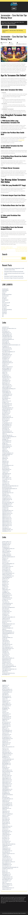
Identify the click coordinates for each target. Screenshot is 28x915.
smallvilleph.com (6, 592)
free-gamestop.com (6, 355)
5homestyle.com (6, 674)
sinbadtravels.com (6, 357)
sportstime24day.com (7, 405)
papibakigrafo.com (6, 649)
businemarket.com (6, 391)
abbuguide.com (5, 729)
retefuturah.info (5, 801)
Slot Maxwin (13, 27)
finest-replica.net (6, 819)
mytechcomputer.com (7, 885)
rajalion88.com (5, 694)
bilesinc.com (5, 588)
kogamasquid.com (6, 667)
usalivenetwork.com (6, 347)
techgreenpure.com (6, 737)
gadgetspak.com (6, 761)
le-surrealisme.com (6, 570)
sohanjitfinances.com (7, 498)
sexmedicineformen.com (7, 492)
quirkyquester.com (6, 491)
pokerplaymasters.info (7, 336)
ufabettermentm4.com (7, 513)
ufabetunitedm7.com (6, 520)
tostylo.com (4, 373)
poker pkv (4, 291)
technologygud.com (6, 440)
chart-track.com (5, 601)
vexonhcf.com (5, 562)
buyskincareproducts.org (7, 664)
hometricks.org (5, 476)
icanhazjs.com (5, 651)
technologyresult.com (7, 730)
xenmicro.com (5, 712)
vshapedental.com (6, 848)
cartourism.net (5, 655)
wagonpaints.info (6, 811)
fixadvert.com (5, 558)
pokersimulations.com (7, 770)
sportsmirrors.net (6, 413)
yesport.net (4, 372)
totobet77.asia (5, 507)
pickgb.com (5, 443)
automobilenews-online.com (8, 861)
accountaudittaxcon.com (7, 465)
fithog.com (4, 622)
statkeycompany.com (7, 574)
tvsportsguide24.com (7, 424)
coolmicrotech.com (6, 857)
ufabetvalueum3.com (7, 781)
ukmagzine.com (5, 358)
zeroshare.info (5, 586)
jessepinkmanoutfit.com (7, 362)
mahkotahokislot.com (7, 431)
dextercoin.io (5, 671)
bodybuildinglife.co (6, 437)
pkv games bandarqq (7, 309)
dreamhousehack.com (7, 859)
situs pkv (6, 901)
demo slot (4, 297)
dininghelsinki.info (6, 793)
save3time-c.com (6, 560)
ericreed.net (5, 634)
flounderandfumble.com (7, 798)
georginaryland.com (6, 625)
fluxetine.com (5, 636)
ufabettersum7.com (6, 514)
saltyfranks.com (5, 581)
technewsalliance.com (7, 804)
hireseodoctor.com (6, 764)
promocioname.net (6, 604)
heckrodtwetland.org (7, 630)
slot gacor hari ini (8, 899)
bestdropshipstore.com (7, 738)
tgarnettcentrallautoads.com (8, 556)
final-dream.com (6, 817)
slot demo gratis (5, 305)
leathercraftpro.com (6, 477)
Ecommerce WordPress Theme (9, 913)
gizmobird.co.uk (5, 545)
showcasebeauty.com (7, 571)
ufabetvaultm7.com (6, 782)
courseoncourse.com (7, 338)
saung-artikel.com (6, 381)
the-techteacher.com (7, 860)
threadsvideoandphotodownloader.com (11, 344)
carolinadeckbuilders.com (8, 575)
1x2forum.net (5, 686)
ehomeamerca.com (6, 734)
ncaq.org (4, 711)
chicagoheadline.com (7, 692)
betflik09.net (5, 709)
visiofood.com (5, 828)
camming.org (5, 693)
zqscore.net (4, 457)
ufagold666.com (5, 833)
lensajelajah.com (6, 708)
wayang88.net (5, 787)
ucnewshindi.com (6, 350)
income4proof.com (6, 705)
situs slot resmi (5, 295)
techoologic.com (6, 842)
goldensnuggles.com (7, 368)
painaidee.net (5, 396)
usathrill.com (5, 846)
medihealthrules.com (7, 845)
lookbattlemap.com (6, 369)
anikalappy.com (5, 791)
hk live (3, 301)
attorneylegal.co (6, 420)
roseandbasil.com (6, 626)
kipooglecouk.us (6, 643)
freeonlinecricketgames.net (8, 607)
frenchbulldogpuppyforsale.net (9, 666)
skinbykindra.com (6, 872)
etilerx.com (4, 796)
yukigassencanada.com (7, 753)
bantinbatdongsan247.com (8, 339)
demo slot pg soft (6, 302)
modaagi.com (5, 591)
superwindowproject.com (8, 648)
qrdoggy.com (5, 439)
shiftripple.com (5, 494)
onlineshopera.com (6, 713)
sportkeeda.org (5, 468)
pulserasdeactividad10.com (8, 658)
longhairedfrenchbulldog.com (8, 388)
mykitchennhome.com (7, 644)
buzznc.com (5, 870)
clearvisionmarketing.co (7, 813)
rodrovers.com (5, 749)
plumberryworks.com (7, 487)
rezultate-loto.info (6, 772)
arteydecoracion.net (6, 621)
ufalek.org (4, 433)
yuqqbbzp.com (5, 756)
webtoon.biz (5, 399)
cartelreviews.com (6, 739)
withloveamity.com (6, 724)
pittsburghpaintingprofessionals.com (10, 485)
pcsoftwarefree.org (6, 718)
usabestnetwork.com (7, 361)
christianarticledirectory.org (8, 673)
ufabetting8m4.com (6, 778)
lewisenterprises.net (6, 716)
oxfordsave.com (5, 379)
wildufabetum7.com (6, 531)
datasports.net (5, 414)
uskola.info (4, 809)
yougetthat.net (5, 375)
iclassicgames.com (6, 380)
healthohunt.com (6, 800)
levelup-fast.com (6, 767)
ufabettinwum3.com (6, 517)
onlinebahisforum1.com (7, 690)
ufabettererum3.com (7, 511)
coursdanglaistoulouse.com (8, 548)
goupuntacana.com (6, 696)
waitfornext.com (5, 812)
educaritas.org (5, 707)
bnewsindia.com (5, 835)
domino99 (4, 310)
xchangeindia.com (6, 856)
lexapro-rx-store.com (7, 663)
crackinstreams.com (6, 760)
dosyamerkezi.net (6, 569)
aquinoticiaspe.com (6, 387)
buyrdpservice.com (6, 370)
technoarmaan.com (6, 865)
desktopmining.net (6, 660)
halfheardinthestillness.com (8, 632)
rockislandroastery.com (7, 878)
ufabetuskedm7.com (6, 521)
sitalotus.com (5, 450)
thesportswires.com (6, 401)
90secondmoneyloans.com (8, 746)
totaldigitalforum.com (7, 864)
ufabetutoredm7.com (7, 524)
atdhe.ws (4, 629)
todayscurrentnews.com (7, 506)
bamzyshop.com (6, 838)
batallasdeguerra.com (7, 595)
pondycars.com (5, 839)
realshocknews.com (6, 442)
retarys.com (4, 365)
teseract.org (5, 824)
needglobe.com (5, 481)
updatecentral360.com (7, 454)
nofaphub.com (5, 701)
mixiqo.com (4, 480)
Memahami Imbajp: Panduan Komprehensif (13, 278)
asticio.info (4, 459)
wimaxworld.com (6, 606)
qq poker (11, 901)
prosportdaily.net (6, 822)
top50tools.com (5, 578)
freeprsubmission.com (7, 831)
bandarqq (4, 312)
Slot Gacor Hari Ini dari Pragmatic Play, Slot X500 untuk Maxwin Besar (12, 23)
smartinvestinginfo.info (7, 802)
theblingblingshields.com (7, 407)
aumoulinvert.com (6, 645)
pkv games (3, 898)
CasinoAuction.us (6, 641)
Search (4, 254)
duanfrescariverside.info (7, 794)
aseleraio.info (5, 458)
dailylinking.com (5, 719)
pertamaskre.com (6, 343)
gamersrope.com (6, 353)
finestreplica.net (5, 797)
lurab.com (4, 882)
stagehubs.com (5, 685)
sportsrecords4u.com (7, 775)
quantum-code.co (6, 815)
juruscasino (21, 140)
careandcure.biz (5, 470)
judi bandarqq (5, 290)
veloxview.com (5, 526)
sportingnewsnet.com (7, 403)
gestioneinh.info (5, 820)
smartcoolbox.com (6, 496)
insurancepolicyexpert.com (8, 573)
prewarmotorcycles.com (7, 566)
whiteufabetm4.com (6, 790)
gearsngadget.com (6, 763)
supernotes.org (5, 451)
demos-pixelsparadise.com (8, 563)
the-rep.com (5, 580)
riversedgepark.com (6, 697)
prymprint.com (5, 466)
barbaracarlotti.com (6, 659)
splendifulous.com (6, 774)
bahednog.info (5, 340)
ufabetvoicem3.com (6, 785)
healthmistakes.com (6, 444)
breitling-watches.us (6, 555)
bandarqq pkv (5, 289)
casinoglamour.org (6, 670)
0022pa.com (5, 585)
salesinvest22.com (6, 823)
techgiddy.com (5, 346)
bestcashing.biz (5, 608)
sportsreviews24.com (7, 425)
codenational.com (6, 875)
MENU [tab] (14, 8)
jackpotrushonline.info (7, 348)
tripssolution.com (6, 750)
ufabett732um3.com (6, 808)
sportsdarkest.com (6, 398)
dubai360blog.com (6, 427)
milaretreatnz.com (6, 589)
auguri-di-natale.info (6, 551)
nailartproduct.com (6, 742)
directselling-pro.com (7, 879)
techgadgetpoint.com (7, 422)
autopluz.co (4, 559)
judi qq (3, 293)
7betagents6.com (6, 757)
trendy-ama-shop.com (7, 826)
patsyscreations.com (6, 704)
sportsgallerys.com (6, 411)
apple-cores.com (6, 656)
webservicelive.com (6, 889)
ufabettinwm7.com (6, 516)
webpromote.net (6, 618)
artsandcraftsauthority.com (8, 887)
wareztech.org (5, 359)
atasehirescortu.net (6, 416)
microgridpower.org (6, 479)
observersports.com (6, 384)
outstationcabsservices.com (8, 853)
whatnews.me (5, 816)
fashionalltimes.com (6, 863)
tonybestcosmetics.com (7, 868)
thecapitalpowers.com (7, 503)
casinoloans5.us (5, 640)
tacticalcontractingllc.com (8, 502)
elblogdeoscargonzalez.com (8, 617)
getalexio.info (5, 463)
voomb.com (5, 421)
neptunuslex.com (6, 549)
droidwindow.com (6, 830)
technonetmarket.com (7, 805)
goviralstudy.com (6, 653)
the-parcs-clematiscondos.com (9, 328)
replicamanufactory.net (7, 771)
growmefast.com (6, 429)
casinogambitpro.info (7, 335)
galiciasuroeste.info (6, 593)
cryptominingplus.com (7, 385)
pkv (3, 315)
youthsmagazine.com (7, 395)
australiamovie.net (6, 544)
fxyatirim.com (5, 727)
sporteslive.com (5, 406)
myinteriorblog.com (6, 834)
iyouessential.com (6, 723)
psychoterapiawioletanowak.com (9, 488)
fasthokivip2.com (6, 383)
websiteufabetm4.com (7, 789)
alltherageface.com (6, 874)
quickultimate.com (6, 489)
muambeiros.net (6, 612)
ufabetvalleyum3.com (7, 525)
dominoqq (17, 897)
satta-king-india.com (6, 752)
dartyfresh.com (5, 715)
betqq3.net (4, 638)
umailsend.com (5, 364)
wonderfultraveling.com (7, 603)
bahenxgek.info (5, 342)
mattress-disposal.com (7, 435)
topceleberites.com (6, 776)
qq (2, 316)
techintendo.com (6, 735)
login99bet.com (5, 687)
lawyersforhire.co (6, 390)
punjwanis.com (5, 327)
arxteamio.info (5, 462)
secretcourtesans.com (7, 689)
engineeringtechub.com (7, 417)
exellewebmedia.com (7, 354)
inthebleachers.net (6, 662)
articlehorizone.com (6, 755)
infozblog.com (5, 614)
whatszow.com (5, 733)
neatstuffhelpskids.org (7, 597)
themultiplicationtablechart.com (9, 669)
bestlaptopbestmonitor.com (8, 623)
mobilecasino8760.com (7, 637)
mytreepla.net (5, 768)
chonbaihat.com (5, 615)
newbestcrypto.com (6, 377)
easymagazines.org (6, 473)
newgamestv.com (6, 410)
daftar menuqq (4, 897)
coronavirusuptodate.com (8, 759)
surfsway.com (5, 741)
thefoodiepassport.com (7, 647)
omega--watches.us (6, 554)
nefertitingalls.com (6, 702)
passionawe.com (6, 484)
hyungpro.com (5, 402)
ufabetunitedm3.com (7, 518)
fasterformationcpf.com (7, 366)
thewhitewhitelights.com (7, 627)
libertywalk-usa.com (6, 543)
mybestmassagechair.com (8, 633)
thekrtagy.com (5, 854)
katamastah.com (6, 455)
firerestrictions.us (6, 610)
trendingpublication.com (7, 510)
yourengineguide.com (7, 850)
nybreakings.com (6, 852)
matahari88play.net (6, 392)
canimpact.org (5, 652)
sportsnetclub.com (6, 376)
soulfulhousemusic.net (7, 499)
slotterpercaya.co (6, 495)
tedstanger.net (5, 807)
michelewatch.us (6, 552)
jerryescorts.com (6, 418)
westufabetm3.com (6, 528)
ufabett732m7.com (6, 827)
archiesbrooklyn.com (7, 611)
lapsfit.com (4, 765)
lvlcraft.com (4, 745)
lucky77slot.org (5, 428)
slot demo (4, 298)
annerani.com (5, 582)
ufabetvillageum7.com (7, 783)
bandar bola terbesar (7, 294)
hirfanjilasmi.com (6, 474)
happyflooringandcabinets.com (9, 436)
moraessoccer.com (6, 599)
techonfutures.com (6, 841)
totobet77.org (5, 509)
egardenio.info (5, 461)
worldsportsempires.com (7, 453)
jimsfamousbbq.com (6, 541)
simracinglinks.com (6, 567)
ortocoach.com (5, 483)
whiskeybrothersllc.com (7, 529)
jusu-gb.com (5, 329)
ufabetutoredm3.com (7, 522)
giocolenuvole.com (6, 722)
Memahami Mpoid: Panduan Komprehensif (13, 271)
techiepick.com (5, 837)
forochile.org (5, 600)
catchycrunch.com (6, 700)
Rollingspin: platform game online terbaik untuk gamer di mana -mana (7, 248)
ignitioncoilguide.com (7, 883)
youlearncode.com (6, 726)
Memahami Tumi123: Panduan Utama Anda (13, 276)
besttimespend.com (6, 469)
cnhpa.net (4, 448)
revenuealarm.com (6, 880)
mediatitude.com (6, 565)
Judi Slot (5, 27)
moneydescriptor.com (7, 394)
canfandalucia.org (6, 849)
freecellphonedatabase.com (8, 351)
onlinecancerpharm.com (7, 432)
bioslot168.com (5, 886)
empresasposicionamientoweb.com (10, 867)
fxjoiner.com (5, 871)
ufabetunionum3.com (7, 779)
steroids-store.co (6, 619)
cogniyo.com (5, 472)
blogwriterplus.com (6, 332)
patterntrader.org (6, 447)
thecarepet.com (6, 331)
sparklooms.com (6, 500)
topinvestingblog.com (7, 577)
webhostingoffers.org (7, 731)
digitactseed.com (6, 744)
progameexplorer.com (7, 876)
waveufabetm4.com (6, 786)
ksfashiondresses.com (7, 446)
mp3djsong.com (5, 547)
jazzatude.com (5, 584)
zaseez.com (5, 698)
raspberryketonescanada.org (8, 843)
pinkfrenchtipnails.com (7, 409)
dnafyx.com (4, 720)
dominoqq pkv (11, 897)
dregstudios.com (6, 596)
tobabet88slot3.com (6, 505)
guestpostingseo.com (7, 333)
